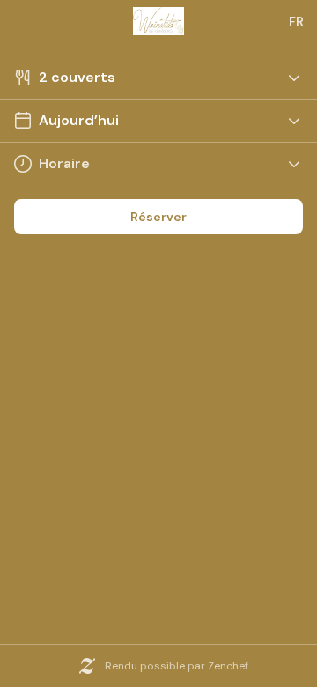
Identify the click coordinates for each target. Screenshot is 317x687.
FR (296, 21)
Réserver (158, 217)
